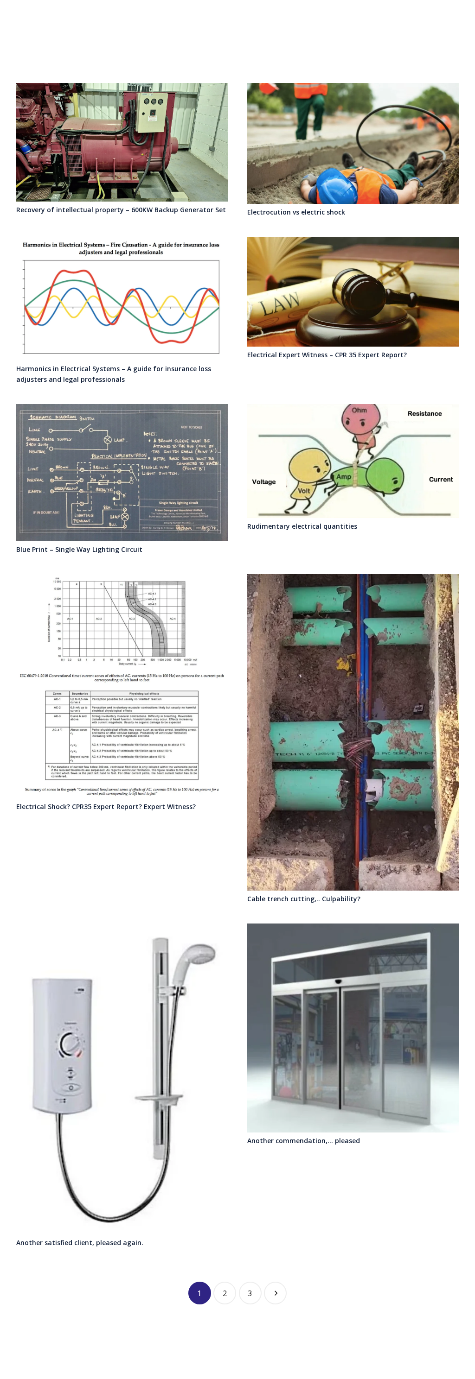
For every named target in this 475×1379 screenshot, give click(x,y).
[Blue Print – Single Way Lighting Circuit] (122, 472)
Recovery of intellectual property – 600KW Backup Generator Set (121, 209)
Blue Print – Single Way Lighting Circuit (79, 549)
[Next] (275, 1293)
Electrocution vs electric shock (296, 212)
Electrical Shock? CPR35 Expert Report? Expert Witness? (106, 806)
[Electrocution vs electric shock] (353, 143)
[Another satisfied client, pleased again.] (122, 1079)
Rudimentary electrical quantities (302, 526)
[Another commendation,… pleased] (353, 1028)
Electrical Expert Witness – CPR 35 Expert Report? (327, 354)
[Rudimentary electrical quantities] (353, 461)
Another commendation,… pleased (303, 1140)
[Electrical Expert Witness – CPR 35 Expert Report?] (353, 292)
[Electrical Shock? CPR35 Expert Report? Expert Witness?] (122, 686)
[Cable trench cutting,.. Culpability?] (353, 732)
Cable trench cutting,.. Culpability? (303, 898)
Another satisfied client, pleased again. (79, 1242)
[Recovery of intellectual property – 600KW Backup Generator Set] (122, 142)
